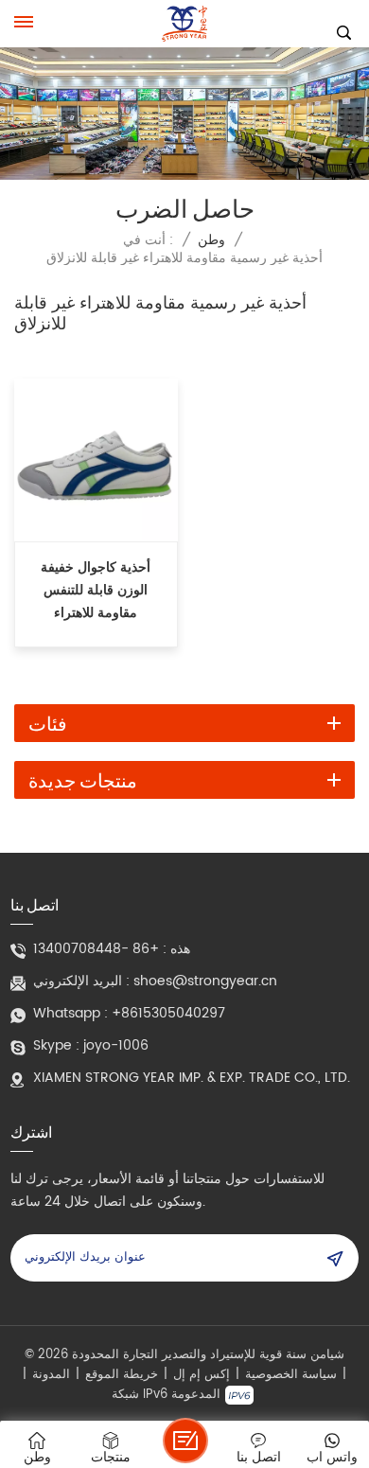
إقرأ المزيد (96, 634)
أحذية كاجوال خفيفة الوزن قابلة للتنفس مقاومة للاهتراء (95, 590)
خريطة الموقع (121, 1375)
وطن (211, 240)
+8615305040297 (168, 1013)
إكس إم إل (201, 1375)
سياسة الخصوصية (291, 1375)
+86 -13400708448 (96, 949)
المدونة (51, 1375)
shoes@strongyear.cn (205, 981)
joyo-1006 (116, 1045)
